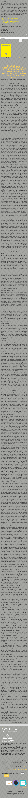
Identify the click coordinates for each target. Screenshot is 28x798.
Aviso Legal (9, 769)
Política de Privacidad (22, 769)
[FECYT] (23, 782)
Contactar (24, 766)
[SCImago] (24, 787)
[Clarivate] (16, 782)
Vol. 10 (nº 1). (20, 57)
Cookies (14, 769)
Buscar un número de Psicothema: (10, 773)
